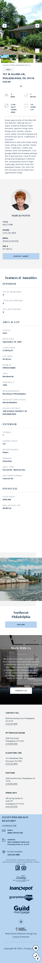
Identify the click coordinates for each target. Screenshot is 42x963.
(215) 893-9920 (11, 744)
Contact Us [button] (21, 691)
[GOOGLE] (21, 922)
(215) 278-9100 (11, 806)
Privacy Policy (31, 948)
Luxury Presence (21, 936)
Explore (21, 625)
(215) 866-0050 (11, 784)
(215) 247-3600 (11, 724)
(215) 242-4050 (9, 233)
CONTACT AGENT (21, 256)
